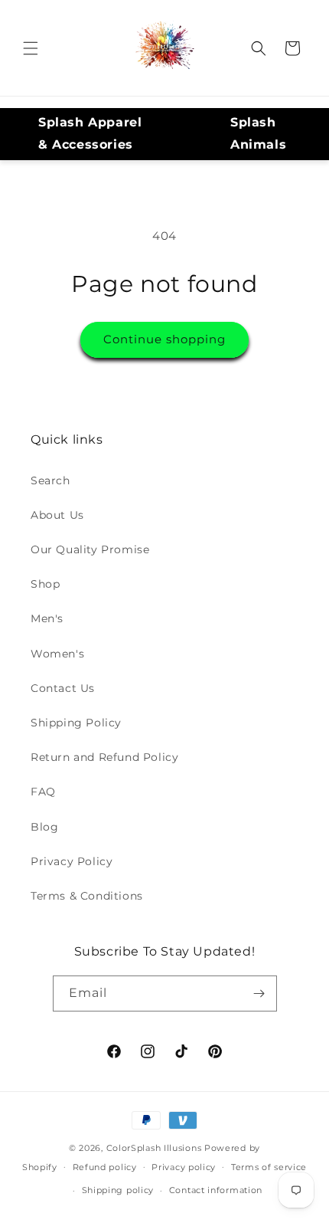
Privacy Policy (71, 861)
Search (50, 480)
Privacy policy (183, 1167)
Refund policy (105, 1167)
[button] (30, 48)
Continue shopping (164, 339)
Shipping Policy (76, 723)
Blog (44, 827)
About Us (57, 515)
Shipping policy (118, 1190)
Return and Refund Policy (104, 757)
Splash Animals (258, 133)
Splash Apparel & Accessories (90, 133)
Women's (57, 654)
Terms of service (269, 1167)
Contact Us (63, 688)
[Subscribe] (259, 993)
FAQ (43, 791)
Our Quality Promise (90, 549)
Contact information (215, 1190)
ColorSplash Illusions (154, 1148)
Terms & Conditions (87, 896)
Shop (45, 584)
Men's (47, 618)
